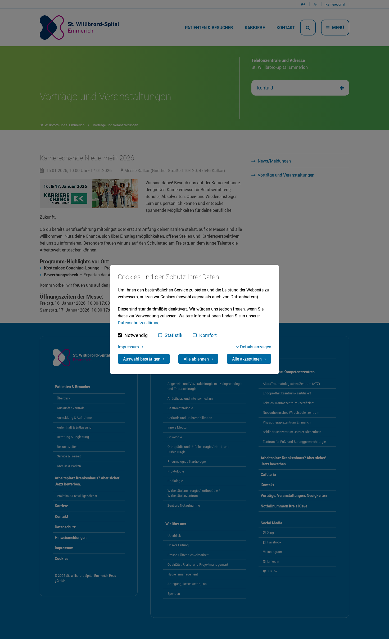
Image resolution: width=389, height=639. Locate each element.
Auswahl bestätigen (141, 359)
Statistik (173, 335)
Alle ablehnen (196, 359)
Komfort (208, 335)
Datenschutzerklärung (139, 323)
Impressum (128, 347)
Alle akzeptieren (247, 359)
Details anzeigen (255, 347)
